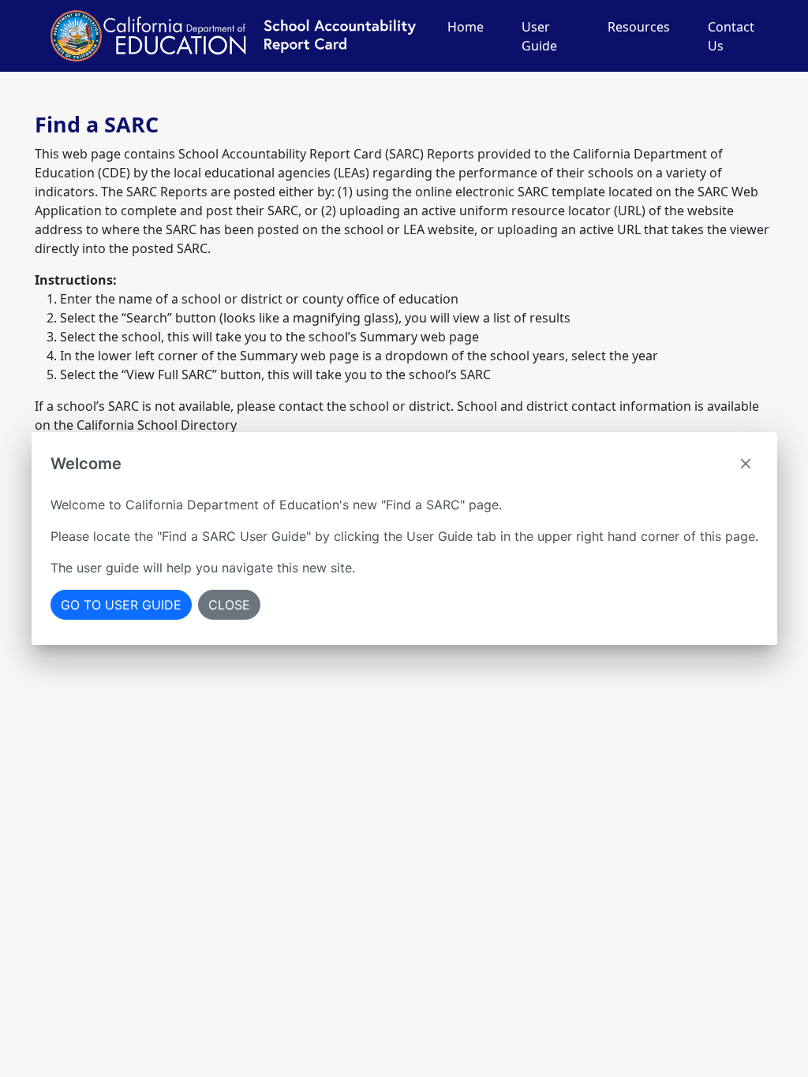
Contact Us (731, 36)
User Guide (539, 36)
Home (465, 26)
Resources (639, 26)
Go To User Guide (121, 605)
